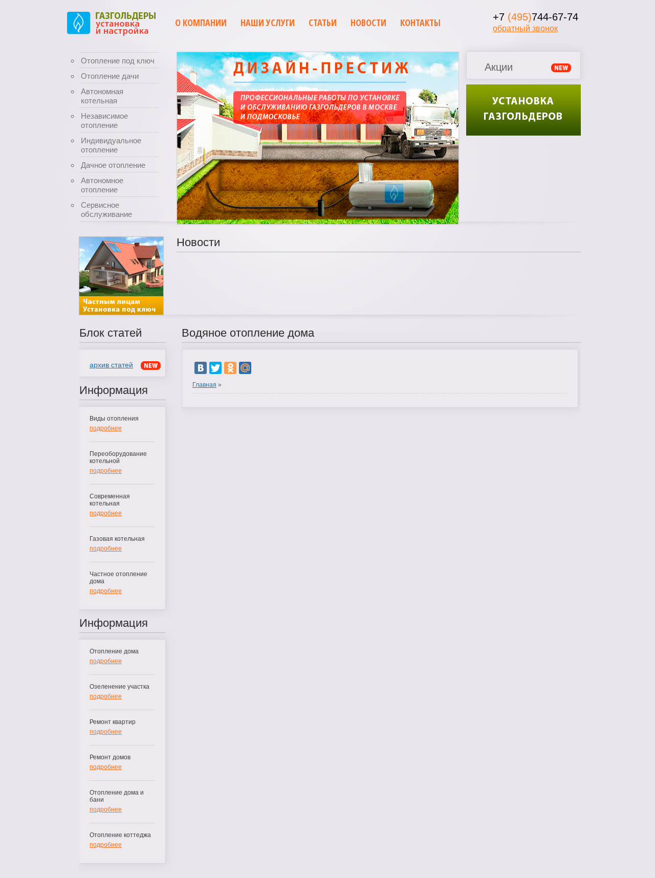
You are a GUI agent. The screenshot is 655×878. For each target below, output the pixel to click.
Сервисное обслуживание (106, 209)
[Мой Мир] (245, 368)
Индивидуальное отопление (111, 145)
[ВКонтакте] (200, 368)
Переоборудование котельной (118, 457)
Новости (368, 22)
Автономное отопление (102, 185)
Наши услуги (268, 22)
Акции (499, 67)
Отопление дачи (110, 76)
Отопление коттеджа (120, 835)
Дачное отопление (113, 165)
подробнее (106, 428)
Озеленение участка (119, 686)
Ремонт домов (110, 757)
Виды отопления (114, 418)
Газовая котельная (117, 538)
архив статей (111, 365)
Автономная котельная (102, 96)
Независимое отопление (104, 120)
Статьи (323, 22)
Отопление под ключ (118, 60)
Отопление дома (114, 651)
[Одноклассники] (230, 368)
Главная (204, 384)
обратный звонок (525, 28)
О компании (201, 22)
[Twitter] (215, 368)
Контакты (420, 22)
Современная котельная (110, 500)
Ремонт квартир (113, 722)
